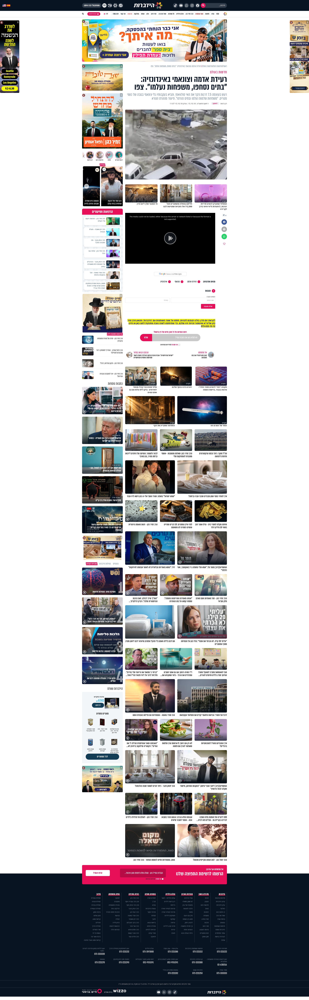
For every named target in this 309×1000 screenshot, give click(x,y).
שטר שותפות (199, 13)
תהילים (98, 922)
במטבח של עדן (188, 905)
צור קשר (123, 13)
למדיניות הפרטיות (165, 344)
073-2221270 (100, 962)
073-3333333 (222, 973)
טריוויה (173, 922)
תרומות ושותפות (219, 926)
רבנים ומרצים (134, 894)
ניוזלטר (222, 908)
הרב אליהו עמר (134, 936)
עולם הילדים (180, 13)
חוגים (173, 933)
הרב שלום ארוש (133, 929)
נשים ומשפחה (114, 894)
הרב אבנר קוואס (133, 933)
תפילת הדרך (96, 926)
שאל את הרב (162, 13)
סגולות (153, 915)
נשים (207, 908)
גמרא (154, 905)
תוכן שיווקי (205, 936)
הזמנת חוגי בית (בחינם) (121, 959)
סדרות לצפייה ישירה (168, 912)
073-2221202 (173, 973)
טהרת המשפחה (114, 905)
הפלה (118, 919)
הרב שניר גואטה (133, 915)
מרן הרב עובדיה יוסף (132, 901)
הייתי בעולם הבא (187, 933)
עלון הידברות (220, 905)
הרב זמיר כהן (189, 13)
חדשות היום (205, 905)
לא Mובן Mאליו (188, 901)
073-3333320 (99, 954)
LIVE (107, 14)
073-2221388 (173, 951)
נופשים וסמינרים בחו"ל (170, 970)
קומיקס (173, 919)
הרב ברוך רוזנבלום (133, 922)
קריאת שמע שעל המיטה (92, 940)
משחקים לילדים (170, 915)
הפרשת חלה (115, 929)
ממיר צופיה (223, 970)
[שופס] (115, 5)
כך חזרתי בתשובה (187, 926)
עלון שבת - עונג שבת (171, 948)
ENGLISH (116, 13)
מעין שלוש (97, 915)
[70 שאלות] (109, 5)
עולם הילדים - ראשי (168, 898)
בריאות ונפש (151, 922)
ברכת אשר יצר (96, 936)
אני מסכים (169, 344)
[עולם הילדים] (120, 5)
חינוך (154, 919)
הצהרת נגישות (220, 936)
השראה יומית (188, 929)
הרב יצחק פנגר (134, 908)
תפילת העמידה (95, 908)
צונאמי (177, 281)
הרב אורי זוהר (134, 926)
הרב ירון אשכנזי (134, 919)
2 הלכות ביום (220, 912)
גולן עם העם (188, 915)
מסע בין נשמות (188, 919)
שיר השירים (97, 929)
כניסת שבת (221, 919)
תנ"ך (154, 901)
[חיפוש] (203, 5)
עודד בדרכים (188, 898)
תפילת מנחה (96, 901)
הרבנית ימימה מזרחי (113, 912)
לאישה (117, 898)
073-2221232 (124, 951)
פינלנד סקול (152, 912)
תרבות (206, 922)
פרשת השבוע (204, 929)
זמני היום (153, 13)
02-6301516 (222, 964)
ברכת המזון (97, 912)
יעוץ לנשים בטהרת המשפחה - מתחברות (216, 960)
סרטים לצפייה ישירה (168, 908)
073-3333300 (197, 962)
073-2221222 (222, 951)
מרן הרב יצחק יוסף (132, 905)
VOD (217, 13)
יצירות (173, 929)
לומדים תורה (151, 898)
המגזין (207, 901)
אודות (223, 940)
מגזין (212, 13)
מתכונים (117, 901)
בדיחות (173, 905)
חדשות (207, 13)
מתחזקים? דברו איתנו (92, 5)
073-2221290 (124, 962)
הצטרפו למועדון (93, 14)
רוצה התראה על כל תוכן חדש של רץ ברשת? (170, 332)
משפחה (206, 915)
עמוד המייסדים (220, 933)
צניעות (117, 915)
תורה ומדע (205, 919)
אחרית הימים (151, 926)
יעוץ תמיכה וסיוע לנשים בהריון (168, 959)
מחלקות (136, 13)
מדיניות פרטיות (220, 898)
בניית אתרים (108, 992)
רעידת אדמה (192, 281)
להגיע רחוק (189, 922)
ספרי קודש (152, 933)
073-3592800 (148, 951)
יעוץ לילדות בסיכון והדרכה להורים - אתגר (94, 949)
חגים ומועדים (204, 933)
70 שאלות (171, 13)
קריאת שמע (97, 919)
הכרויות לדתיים (151, 929)
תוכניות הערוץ (187, 894)
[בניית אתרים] (119, 992)
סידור (98, 894)
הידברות (222, 894)
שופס (142, 13)
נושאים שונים (150, 894)
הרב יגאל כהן (134, 912)
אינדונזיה (163, 281)
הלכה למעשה (188, 908)
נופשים (222, 922)
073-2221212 (198, 951)
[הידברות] (148, 5)
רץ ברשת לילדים (169, 901)
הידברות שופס (220, 929)
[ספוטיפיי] (104, 5)
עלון (147, 13)
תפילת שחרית (96, 898)
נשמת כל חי (97, 933)
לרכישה (98, 705)
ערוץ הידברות (220, 901)
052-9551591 (172, 962)
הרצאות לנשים (115, 926)
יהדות (207, 898)
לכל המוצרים (102, 756)
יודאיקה (153, 936)
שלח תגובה (208, 306)
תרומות (130, 13)
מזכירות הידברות (221, 948)
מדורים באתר (204, 894)
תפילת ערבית (96, 905)
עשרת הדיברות (151, 908)
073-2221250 (197, 973)
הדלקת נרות (115, 908)
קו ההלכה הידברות (196, 959)
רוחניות (206, 912)
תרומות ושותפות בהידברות (194, 948)
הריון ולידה (116, 922)
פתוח (191, 912)
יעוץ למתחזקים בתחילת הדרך (119, 948)
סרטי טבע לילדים (169, 926)
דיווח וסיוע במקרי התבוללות (145, 959)
